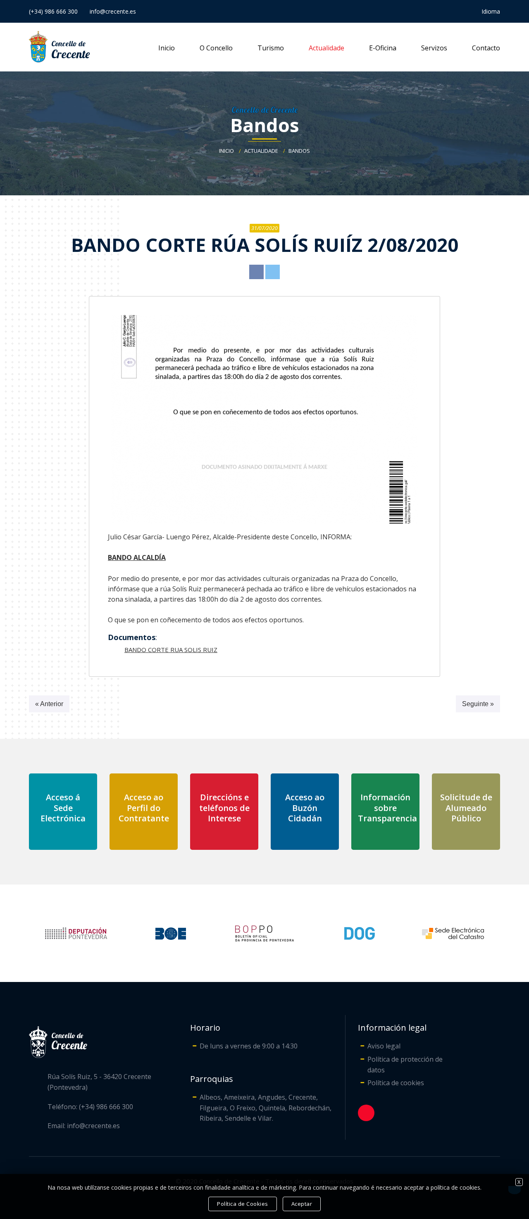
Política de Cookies (242, 1203)
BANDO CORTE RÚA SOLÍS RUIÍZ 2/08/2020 (264, 244)
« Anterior (49, 703)
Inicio (166, 47)
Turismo (270, 47)
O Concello (216, 47)
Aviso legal (383, 1046)
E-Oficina (382, 47)
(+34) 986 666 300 (53, 11)
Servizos (434, 47)
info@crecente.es (113, 11)
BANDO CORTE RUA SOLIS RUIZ (170, 649)
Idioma (490, 11)
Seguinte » (478, 703)
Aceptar (301, 1203)
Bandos (264, 125)
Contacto (486, 47)
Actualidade (326, 47)
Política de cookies (395, 1082)
